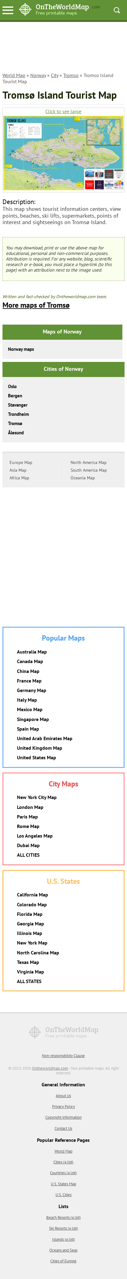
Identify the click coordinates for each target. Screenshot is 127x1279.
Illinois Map (29, 933)
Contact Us (63, 1128)
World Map (13, 75)
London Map (30, 807)
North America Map (89, 462)
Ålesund (16, 433)
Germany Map (31, 690)
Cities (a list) (63, 1162)
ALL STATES (29, 981)
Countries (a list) (63, 1172)
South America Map (89, 470)
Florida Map (30, 914)
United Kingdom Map (39, 748)
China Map (28, 671)
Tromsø (15, 423)
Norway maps (21, 349)
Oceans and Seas (63, 1250)
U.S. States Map (63, 1184)
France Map (29, 681)
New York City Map (37, 797)
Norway (38, 75)
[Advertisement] (63, 48)
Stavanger (17, 405)
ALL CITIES (28, 855)
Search (117, 10)
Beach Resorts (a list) (63, 1217)
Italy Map (27, 700)
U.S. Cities (63, 1194)
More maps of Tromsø (36, 305)
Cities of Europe (63, 1261)
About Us (63, 1095)
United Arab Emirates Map (44, 738)
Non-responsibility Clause (63, 1055)
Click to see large (63, 111)
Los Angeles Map (35, 836)
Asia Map (18, 470)
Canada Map (30, 661)
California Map (32, 895)
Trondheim (18, 414)
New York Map (32, 943)
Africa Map (19, 478)
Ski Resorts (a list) (63, 1228)
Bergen (15, 396)
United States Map (36, 757)
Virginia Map (30, 972)
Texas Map (28, 962)
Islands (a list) (63, 1239)
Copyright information (63, 1117)
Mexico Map (30, 709)
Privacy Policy (63, 1106)
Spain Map (28, 729)
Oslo (12, 386)
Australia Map (32, 652)
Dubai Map (28, 845)
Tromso (71, 75)
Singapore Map (33, 719)
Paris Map (27, 817)
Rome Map (28, 826)
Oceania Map (83, 478)
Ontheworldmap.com (50, 1068)
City (54, 75)
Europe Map (21, 462)
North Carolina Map (38, 952)
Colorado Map (32, 904)
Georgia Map (30, 923)
